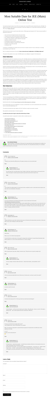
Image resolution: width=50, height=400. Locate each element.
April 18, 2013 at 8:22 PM (13, 306)
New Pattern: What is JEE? (9, 124)
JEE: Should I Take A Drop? (9, 122)
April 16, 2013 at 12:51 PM (12, 296)
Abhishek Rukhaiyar (12, 167)
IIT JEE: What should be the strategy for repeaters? (13, 132)
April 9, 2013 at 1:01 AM (12, 272)
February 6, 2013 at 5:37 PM (12, 216)
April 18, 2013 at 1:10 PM (12, 321)
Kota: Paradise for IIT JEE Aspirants (11, 128)
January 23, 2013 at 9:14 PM (12, 198)
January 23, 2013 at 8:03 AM (12, 183)
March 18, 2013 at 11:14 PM (14, 259)
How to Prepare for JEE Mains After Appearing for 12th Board (15, 123)
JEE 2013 (19, 137)
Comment (5, 363)
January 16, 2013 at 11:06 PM (14, 169)
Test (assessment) (24, 137)
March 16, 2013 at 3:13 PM (12, 248)
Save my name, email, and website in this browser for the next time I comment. (16, 391)
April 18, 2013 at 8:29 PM (13, 341)
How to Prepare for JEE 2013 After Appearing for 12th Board (25, 102)
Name (4, 375)
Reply (5, 163)
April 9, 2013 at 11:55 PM (12, 284)
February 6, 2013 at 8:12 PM (12, 230)
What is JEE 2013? (11, 28)
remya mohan (10, 215)
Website (4, 385)
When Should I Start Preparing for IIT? (11, 121)
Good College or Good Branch (10, 119)
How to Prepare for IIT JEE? (10, 127)
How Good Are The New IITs (10, 118)
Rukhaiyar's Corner (25, 1)
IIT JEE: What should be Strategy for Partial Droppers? (14, 126)
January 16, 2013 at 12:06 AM (13, 157)
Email (4, 380)
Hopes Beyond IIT (8, 131)
